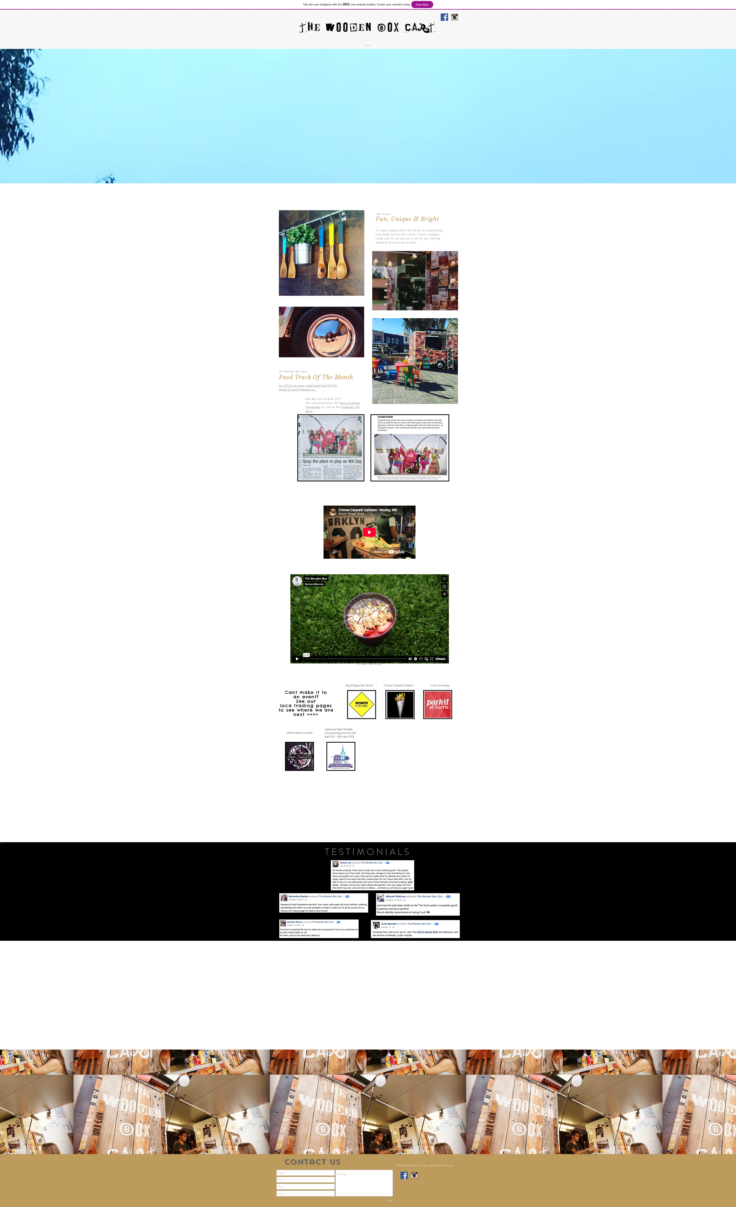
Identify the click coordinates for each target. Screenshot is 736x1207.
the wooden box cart (368, 28)
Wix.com (448, 1165)
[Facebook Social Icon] (444, 17)
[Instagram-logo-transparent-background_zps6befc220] (454, 17)
